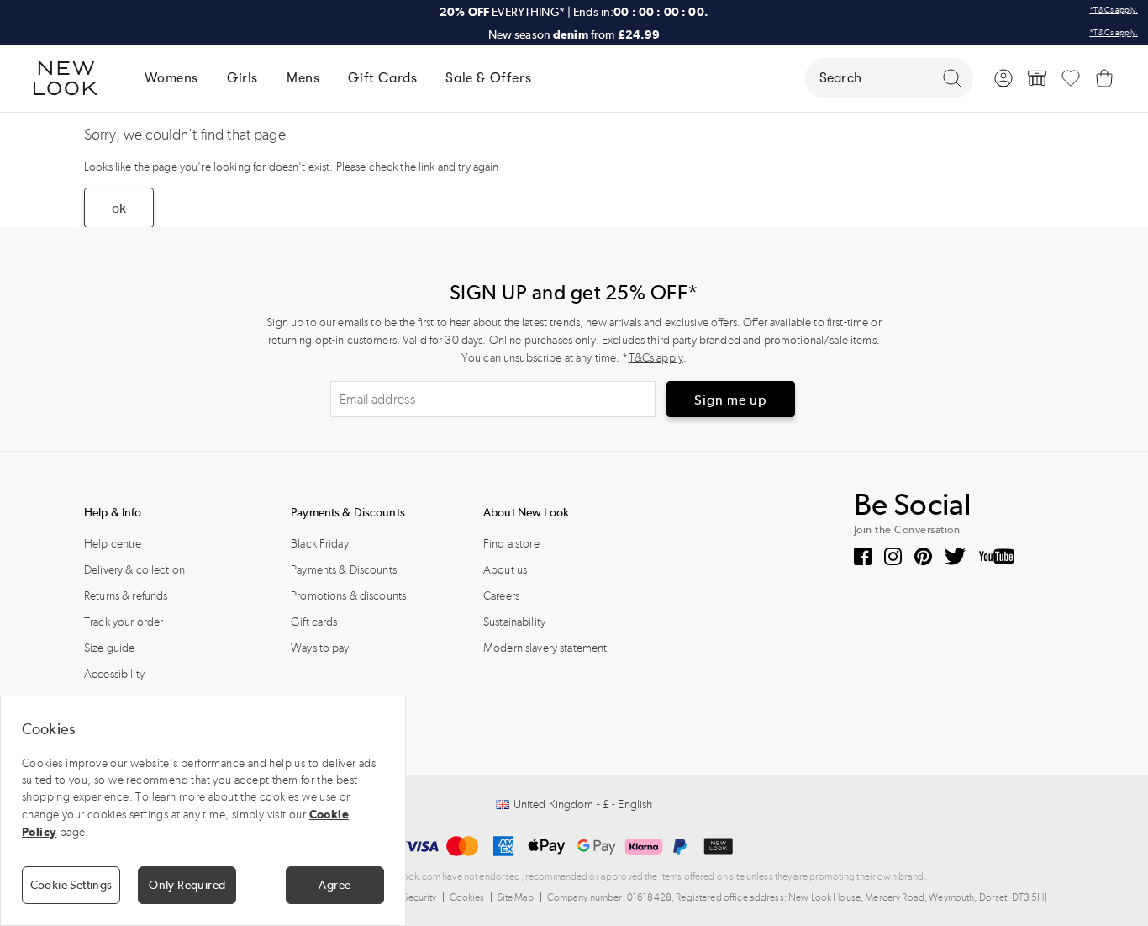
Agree (334, 885)
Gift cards (314, 622)
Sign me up (730, 400)
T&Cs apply (656, 358)
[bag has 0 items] (1104, 78)
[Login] (1003, 78)
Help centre (113, 544)
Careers (501, 596)
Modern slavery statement (545, 648)
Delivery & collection (134, 570)
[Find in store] (1037, 78)
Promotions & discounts (348, 596)
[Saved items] (1070, 78)
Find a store (511, 544)
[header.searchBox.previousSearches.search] (952, 78)
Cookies (467, 897)
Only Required (187, 885)
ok (119, 208)
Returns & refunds (125, 596)
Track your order (123, 622)
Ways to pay (320, 648)
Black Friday (320, 544)
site (737, 876)
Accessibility (114, 674)
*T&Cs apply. (1113, 10)
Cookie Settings (71, 885)
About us (505, 570)
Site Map (516, 897)
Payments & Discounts (344, 570)
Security (419, 897)
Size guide (109, 648)
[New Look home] (71, 78)
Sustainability (514, 622)
